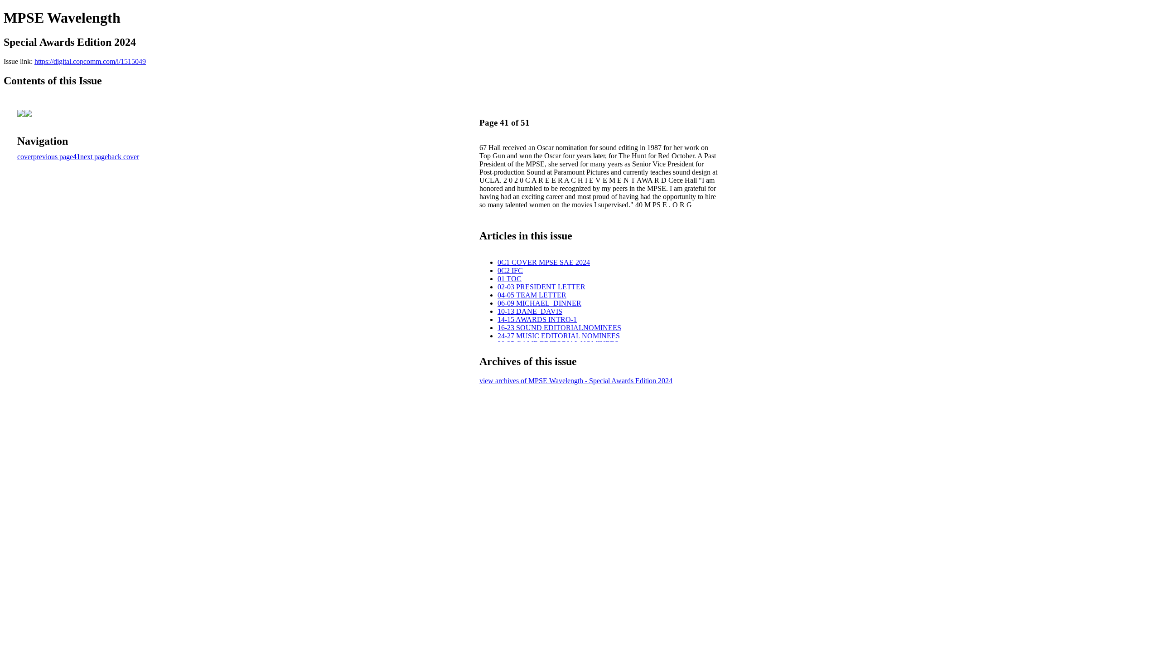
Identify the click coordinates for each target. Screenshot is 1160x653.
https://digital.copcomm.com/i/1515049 (90, 61)
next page (94, 157)
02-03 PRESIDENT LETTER (541, 287)
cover (25, 157)
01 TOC (510, 279)
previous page (53, 157)
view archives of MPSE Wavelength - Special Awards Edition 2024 (575, 381)
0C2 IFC (510, 270)
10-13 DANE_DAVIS (530, 311)
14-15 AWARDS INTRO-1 (537, 319)
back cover (123, 157)
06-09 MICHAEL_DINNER (539, 303)
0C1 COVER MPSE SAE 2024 (544, 262)
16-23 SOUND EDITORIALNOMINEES (559, 327)
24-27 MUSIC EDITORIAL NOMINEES (559, 336)
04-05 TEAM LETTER (532, 295)
